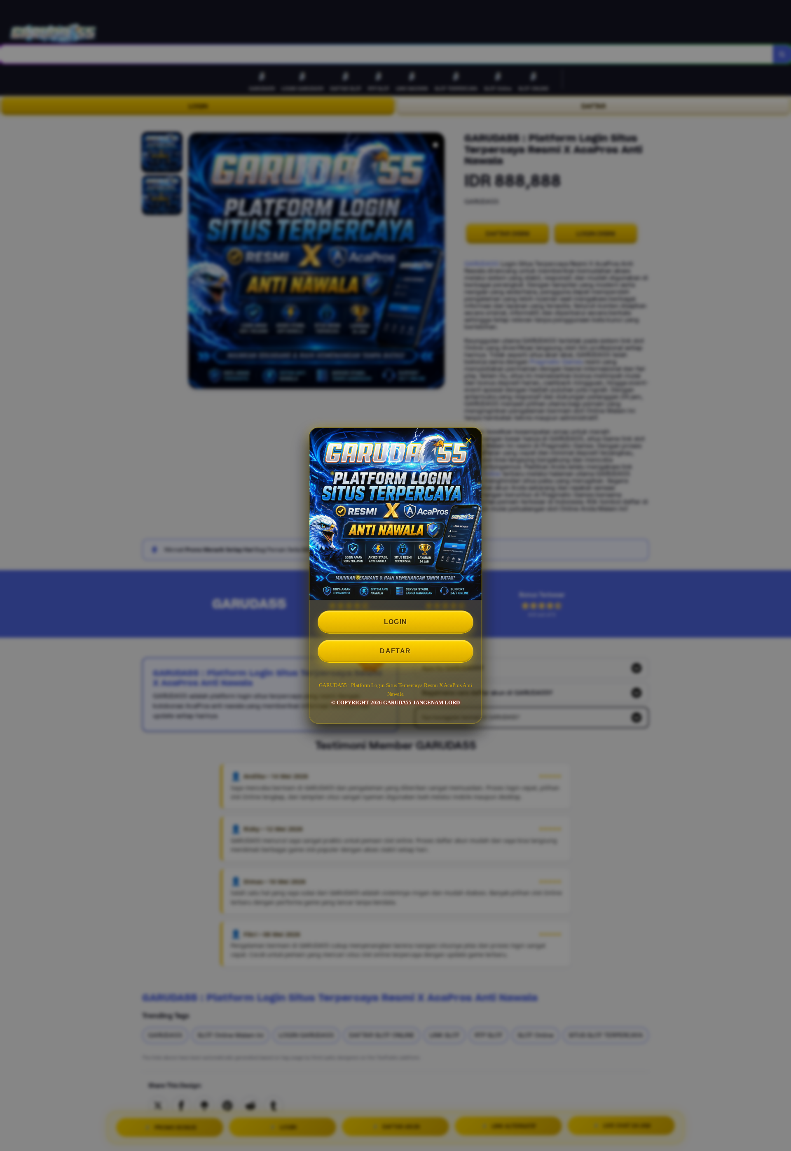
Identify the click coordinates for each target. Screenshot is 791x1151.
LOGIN (395, 621)
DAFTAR (395, 651)
